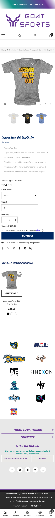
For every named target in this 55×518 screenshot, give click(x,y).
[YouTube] (35, 470)
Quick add (11, 293)
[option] (27, 81)
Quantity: (5, 214)
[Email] (30, 248)
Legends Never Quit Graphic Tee (11, 302)
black (8, 313)
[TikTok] (27, 470)
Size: (4, 202)
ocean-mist (15, 313)
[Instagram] (20, 470)
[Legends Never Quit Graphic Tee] (11, 280)
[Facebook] (2, 248)
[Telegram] (25, 248)
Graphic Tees (24, 50)
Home (3, 50)
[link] (15, 513)
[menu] (3, 36)
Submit (42, 458)
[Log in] (35, 35)
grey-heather (11, 313)
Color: (6, 189)
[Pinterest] (14, 248)
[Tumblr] (19, 248)
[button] (45, 104)
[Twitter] (8, 248)
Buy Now (27, 235)
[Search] (20, 36)
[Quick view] (19, 272)
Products (12, 50)
